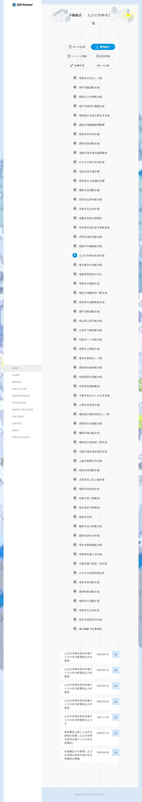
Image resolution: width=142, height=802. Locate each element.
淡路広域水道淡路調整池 (94, 152)
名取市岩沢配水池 (94, 582)
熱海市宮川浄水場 (94, 134)
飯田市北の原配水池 (94, 526)
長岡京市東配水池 (94, 283)
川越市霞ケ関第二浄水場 (94, 563)
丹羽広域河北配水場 (94, 236)
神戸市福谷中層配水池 (94, 106)
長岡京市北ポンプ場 (94, 78)
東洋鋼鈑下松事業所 (94, 629)
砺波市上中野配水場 (94, 96)
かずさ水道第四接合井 (94, 573)
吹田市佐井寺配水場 (94, 199)
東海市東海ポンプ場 (94, 358)
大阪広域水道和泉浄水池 (94, 451)
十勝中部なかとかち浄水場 (94, 395)
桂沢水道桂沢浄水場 (94, 619)
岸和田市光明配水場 (94, 423)
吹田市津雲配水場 (94, 470)
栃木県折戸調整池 (94, 507)
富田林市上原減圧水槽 (94, 180)
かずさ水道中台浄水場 (94, 162)
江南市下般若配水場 (94, 330)
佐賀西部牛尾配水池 (94, 376)
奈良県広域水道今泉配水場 (94, 227)
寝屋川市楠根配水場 (94, 246)
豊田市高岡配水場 (94, 190)
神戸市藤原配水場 (94, 87)
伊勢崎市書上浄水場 (94, 554)
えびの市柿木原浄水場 (94, 255)
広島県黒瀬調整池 (94, 386)
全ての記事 (79, 46)
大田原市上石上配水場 (94, 479)
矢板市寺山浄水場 (94, 208)
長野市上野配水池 (94, 348)
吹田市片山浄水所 (94, 610)
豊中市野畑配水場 (94, 311)
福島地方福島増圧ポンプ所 (94, 414)
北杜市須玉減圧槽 (94, 171)
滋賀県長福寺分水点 (94, 274)
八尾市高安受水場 (94, 405)
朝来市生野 (94, 517)
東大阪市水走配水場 (94, 264)
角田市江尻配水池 (94, 601)
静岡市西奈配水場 (94, 143)
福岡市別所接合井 (94, 489)
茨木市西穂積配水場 (94, 545)
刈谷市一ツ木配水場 (94, 339)
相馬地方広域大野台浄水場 (94, 115)
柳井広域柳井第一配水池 (94, 292)
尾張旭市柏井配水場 (94, 367)
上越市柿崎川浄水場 (94, 461)
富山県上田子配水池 (94, 320)
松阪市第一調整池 (94, 498)
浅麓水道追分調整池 (94, 218)
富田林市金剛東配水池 (94, 302)
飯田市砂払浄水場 (94, 535)
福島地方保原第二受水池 (94, 442)
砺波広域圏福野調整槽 (94, 124)
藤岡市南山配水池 (94, 433)
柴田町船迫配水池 (94, 591)
